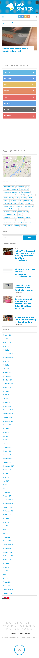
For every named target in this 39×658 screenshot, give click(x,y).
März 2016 (6, 533)
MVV (17, 209)
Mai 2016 (6, 526)
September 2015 (8, 556)
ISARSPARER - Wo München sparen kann (19, 625)
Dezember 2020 (8, 354)
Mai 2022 (6, 339)
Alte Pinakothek (20, 186)
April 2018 (6, 440)
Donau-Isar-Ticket (19, 195)
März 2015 (6, 578)
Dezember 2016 (8, 500)
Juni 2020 (6, 361)
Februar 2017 (7, 492)
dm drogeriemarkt (8, 195)
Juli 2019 (6, 391)
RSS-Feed (7, 91)
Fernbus (5, 198)
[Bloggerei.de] (19, 597)
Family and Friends (30, 195)
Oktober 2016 (7, 507)
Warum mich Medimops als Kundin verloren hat (15, 49)
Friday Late (23, 198)
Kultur (17, 248)
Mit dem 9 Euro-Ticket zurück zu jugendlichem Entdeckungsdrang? (25, 272)
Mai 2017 (6, 481)
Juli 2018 (6, 429)
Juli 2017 (6, 473)
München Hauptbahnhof (10, 211)
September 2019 (8, 384)
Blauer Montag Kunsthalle (10, 192)
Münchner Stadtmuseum (10, 214)
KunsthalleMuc (29, 203)
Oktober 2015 (7, 552)
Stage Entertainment (26, 223)
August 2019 (7, 387)
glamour (6, 200)
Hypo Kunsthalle (8, 203)
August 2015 (7, 560)
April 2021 (6, 350)
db (19, 192)
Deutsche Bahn (26, 192)
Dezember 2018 (8, 410)
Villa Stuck (23, 225)
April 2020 (6, 365)
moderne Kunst (29, 206)
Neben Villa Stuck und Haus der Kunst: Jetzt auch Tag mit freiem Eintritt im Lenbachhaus (25, 255)
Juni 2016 (6, 522)
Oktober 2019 (7, 380)
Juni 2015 (6, 567)
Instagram (8, 103)
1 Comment (18, 310)
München (22, 209)
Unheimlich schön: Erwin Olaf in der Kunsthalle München (24, 287)
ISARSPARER (16, 203)
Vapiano (16, 225)
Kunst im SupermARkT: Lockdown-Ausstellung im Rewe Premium (25, 319)
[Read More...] (3, 55)
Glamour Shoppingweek (16, 200)
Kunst (22, 203)
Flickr (6, 109)
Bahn (27, 186)
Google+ (7, 84)
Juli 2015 (6, 563)
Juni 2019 (6, 395)
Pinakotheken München (24, 217)
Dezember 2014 (8, 589)
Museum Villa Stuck (9, 209)
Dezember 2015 (8, 545)
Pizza (5, 220)
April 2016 (6, 530)
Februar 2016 (7, 537)
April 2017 (6, 485)
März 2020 (6, 369)
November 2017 (8, 458)
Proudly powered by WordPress (10, 637)
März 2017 (6, 488)
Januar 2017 (7, 496)
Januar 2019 (7, 406)
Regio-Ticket (11, 220)
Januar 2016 (7, 541)
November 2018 (8, 414)
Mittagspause (19, 206)
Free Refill (17, 198)
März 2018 (6, 443)
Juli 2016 (6, 518)
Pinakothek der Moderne (10, 217)
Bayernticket (15, 189)
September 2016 (8, 511)
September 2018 (8, 421)
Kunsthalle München (9, 206)
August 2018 (7, 425)
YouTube (7, 97)
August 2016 (7, 515)
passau (20, 214)
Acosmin (35, 637)
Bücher (10, 54)
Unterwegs (18, 266)
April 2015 (6, 574)
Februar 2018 (7, 447)
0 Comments (18, 262)
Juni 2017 (6, 477)
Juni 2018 (6, 432)
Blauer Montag (24, 189)
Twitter (7, 72)
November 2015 (8, 548)
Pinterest (7, 115)
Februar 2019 (7, 402)
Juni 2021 (6, 346)
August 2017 (7, 470)
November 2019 (8, 376)
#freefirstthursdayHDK (9, 186)
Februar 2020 (7, 372)
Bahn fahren (7, 189)
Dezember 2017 (8, 455)
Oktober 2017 (7, 462)
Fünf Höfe (30, 198)
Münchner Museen (23, 211)
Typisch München (8, 225)
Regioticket (28, 220)
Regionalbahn (19, 220)
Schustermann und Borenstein (11, 223)
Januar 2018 (7, 451)
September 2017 (8, 466)
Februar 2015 (7, 582)
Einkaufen (18, 296)
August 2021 (7, 342)
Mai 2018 (6, 436)
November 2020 (8, 357)
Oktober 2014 (7, 593)
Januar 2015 (7, 586)
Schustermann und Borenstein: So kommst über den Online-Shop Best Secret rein (23, 303)
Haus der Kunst (28, 200)
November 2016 (8, 503)
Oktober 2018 (7, 417)
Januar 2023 (7, 335)
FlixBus (11, 198)
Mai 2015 (6, 571)
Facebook (7, 78)
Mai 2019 (6, 399)
